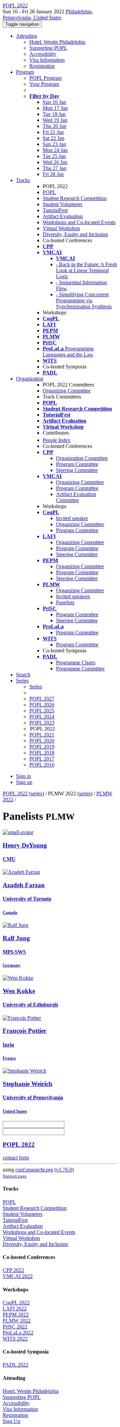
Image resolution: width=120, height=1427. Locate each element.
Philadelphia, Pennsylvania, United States (48, 14)
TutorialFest (55, 210)
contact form (16, 1157)
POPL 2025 (41, 711)
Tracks (23, 180)
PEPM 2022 (16, 1314)
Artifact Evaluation (63, 216)
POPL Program (45, 78)
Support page (15, 1175)
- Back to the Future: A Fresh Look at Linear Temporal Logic (86, 270)
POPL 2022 (15, 793)
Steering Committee (77, 470)
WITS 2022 (15, 1338)
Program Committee (77, 464)
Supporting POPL (48, 48)
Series (35, 686)
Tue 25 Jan (54, 156)
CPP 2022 (13, 1270)
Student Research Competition (75, 198)
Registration (42, 66)
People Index (56, 440)
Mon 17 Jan (55, 108)
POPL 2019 (41, 747)
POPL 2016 (41, 765)
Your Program (44, 84)
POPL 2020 (41, 741)
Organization (29, 378)
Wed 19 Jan (55, 120)
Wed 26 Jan (55, 162)
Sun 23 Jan (54, 144)
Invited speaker (72, 518)
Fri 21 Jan (53, 132)
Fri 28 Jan (53, 174)
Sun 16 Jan (54, 102)
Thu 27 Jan (54, 168)
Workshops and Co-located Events (79, 222)
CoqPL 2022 (16, 1302)
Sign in (23, 776)
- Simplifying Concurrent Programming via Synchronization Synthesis (84, 300)
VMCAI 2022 (18, 1276)
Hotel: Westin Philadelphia (57, 42)
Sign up (24, 782)
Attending (26, 36)
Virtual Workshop (61, 228)
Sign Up (11, 1421)
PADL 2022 (15, 1365)
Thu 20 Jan (54, 126)
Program (25, 72)
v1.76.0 (64, 1169)
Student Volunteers (62, 204)
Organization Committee (82, 458)
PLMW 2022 (17, 1320)
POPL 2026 (41, 704)
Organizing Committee (67, 390)
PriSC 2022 (15, 1326)
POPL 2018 (41, 753)
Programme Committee (80, 668)
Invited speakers (73, 596)
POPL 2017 (41, 759)
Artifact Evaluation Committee (76, 497)
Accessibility (42, 54)
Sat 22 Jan (53, 138)
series (36, 793)
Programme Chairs (75, 662)
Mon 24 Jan (55, 150)
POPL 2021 (41, 735)
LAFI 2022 (15, 1308)
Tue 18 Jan (54, 114)
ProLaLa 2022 (18, 1332)
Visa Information (47, 60)
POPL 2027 (41, 698)
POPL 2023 (41, 723)
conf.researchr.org (34, 1169)
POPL (49, 192)
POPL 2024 (41, 717)
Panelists (65, 602)
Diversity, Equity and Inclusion (75, 234)
